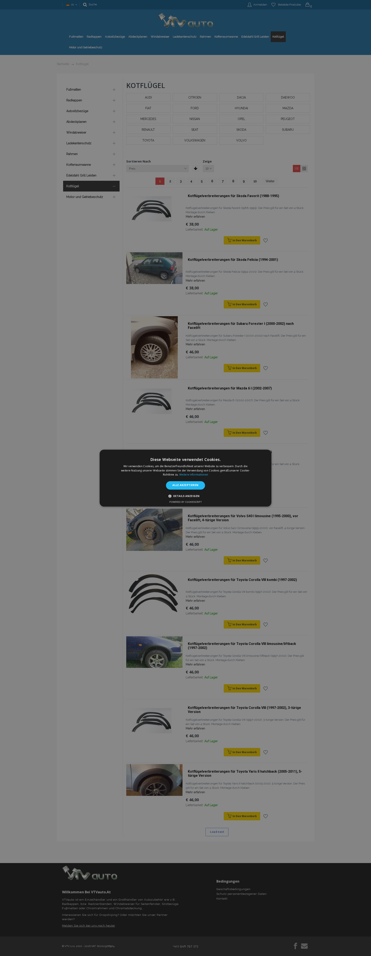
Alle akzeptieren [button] (185, 485)
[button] (186, 496)
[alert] (185, 478)
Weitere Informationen (193, 475)
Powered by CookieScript (185, 501)
